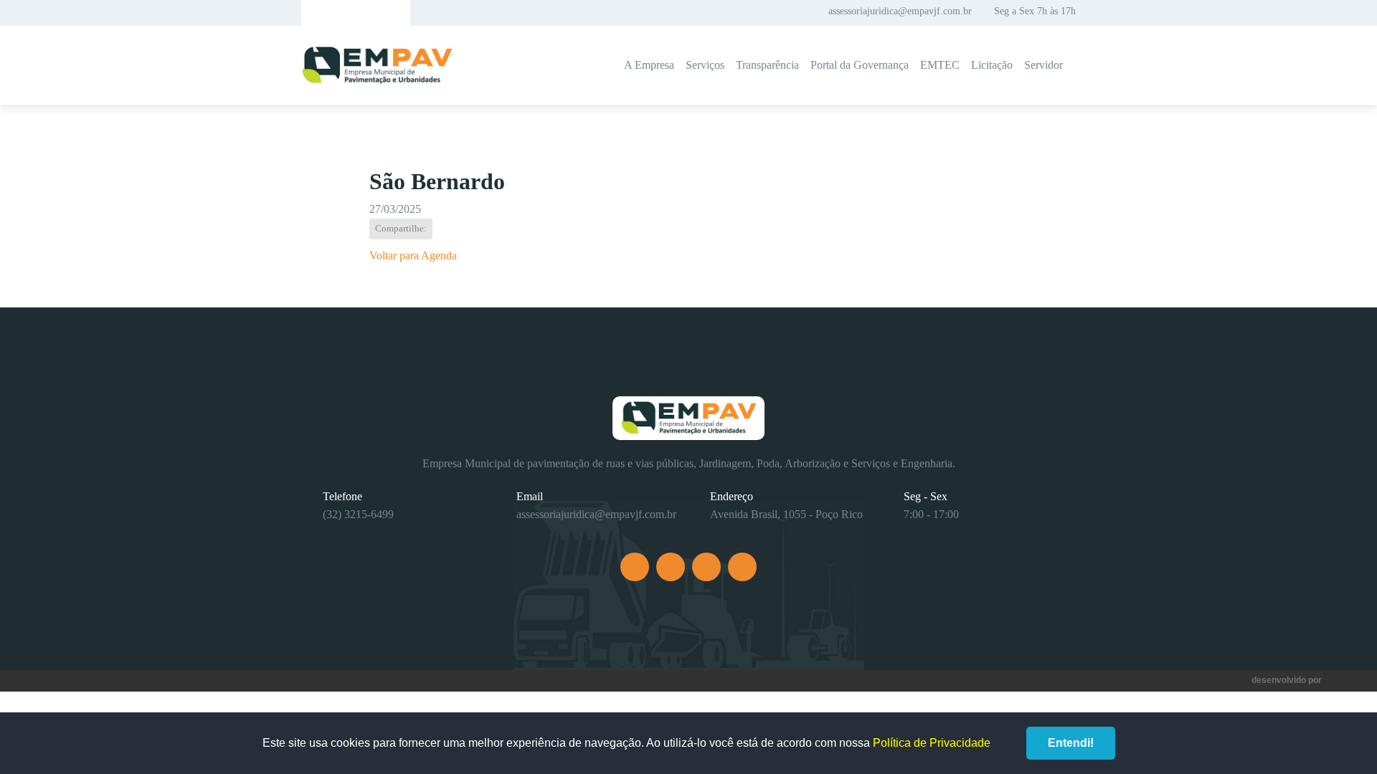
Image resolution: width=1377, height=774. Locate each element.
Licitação (992, 65)
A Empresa (649, 65)
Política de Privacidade (931, 743)
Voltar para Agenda (413, 255)
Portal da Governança (859, 65)
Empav (377, 65)
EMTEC (940, 65)
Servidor (1043, 65)
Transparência (767, 65)
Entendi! (1071, 743)
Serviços (705, 65)
